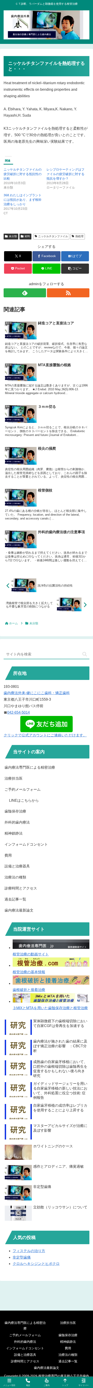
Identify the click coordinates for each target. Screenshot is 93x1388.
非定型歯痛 (22, 1257)
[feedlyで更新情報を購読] (25, 292)
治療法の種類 (15, 877)
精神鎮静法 (14, 833)
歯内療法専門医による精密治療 (30, 767)
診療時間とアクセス (21, 888)
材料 (27, 236)
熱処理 (79, 236)
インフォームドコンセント (26, 844)
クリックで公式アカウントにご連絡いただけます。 (45, 735)
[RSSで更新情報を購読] (68, 292)
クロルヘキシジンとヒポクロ (36, 1264)
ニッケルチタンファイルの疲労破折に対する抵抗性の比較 (23, 174)
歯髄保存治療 (15, 811)
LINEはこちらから (24, 800)
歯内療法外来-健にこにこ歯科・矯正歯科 (37, 693)
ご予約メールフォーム (23, 789)
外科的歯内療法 (17, 822)
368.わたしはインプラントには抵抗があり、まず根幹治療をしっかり (23, 199)
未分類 (13, 236)
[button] (75, 269)
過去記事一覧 (15, 899)
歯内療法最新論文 (19, 910)
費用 (8, 855)
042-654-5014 (18, 712)
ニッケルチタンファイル (53, 236)
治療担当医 (14, 778)
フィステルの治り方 (29, 1251)
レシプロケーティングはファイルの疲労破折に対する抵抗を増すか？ (65, 174)
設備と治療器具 (17, 866)
